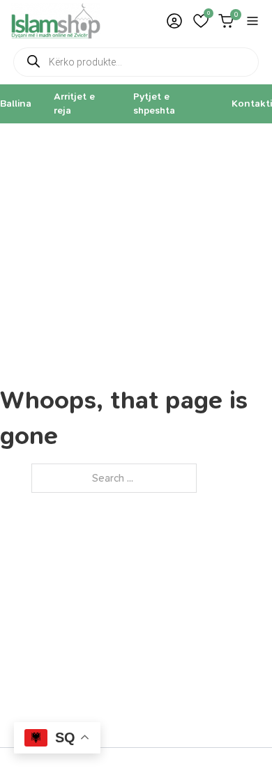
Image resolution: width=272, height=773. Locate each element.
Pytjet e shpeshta (154, 103)
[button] (200, 20)
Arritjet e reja (74, 103)
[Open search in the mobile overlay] (136, 62)
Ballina (15, 103)
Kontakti (252, 103)
